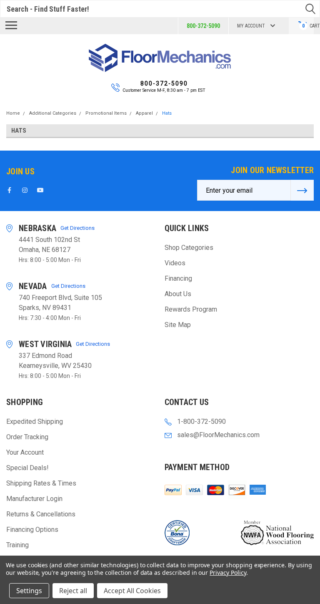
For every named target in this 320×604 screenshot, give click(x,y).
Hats (167, 113)
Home (13, 113)
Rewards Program (191, 309)
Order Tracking (27, 437)
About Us (178, 294)
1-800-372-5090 (201, 421)
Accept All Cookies (132, 590)
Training (17, 545)
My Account (251, 26)
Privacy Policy (228, 572)
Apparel (144, 113)
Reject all (73, 590)
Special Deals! (27, 468)
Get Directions (77, 228)
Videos (175, 263)
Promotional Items (106, 113)
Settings (29, 590)
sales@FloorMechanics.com (218, 435)
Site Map (178, 325)
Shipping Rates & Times (41, 483)
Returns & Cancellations (40, 514)
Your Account (25, 452)
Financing (178, 278)
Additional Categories (52, 113)
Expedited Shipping (34, 421)
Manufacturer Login (34, 499)
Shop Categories (189, 248)
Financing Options (32, 530)
